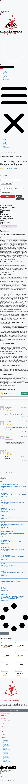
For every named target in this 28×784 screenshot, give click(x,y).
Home (4, 71)
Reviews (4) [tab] (13, 226)
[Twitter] (6, 768)
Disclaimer (5, 741)
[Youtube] (10, 768)
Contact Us (5, 76)
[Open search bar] (0, 65)
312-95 (2, 734)
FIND (2, 68)
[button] (14, 109)
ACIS (9, 152)
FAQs (4, 75)
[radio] (4, 180)
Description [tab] (5, 226)
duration (2, 185)
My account (6, 79)
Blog (4, 78)
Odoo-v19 (3, 715)
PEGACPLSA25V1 (6, 721)
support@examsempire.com (6, 770)
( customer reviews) (12, 168)
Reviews (5, 74)
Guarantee (5, 744)
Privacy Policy (6, 749)
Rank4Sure (12, 780)
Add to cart (7, 196)
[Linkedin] (14, 768)
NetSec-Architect (5, 729)
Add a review (24, 393)
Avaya (5, 152)
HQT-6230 (3, 718)
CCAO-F (3, 723)
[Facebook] (2, 768)
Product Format (3, 177)
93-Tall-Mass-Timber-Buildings (7, 646)
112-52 (2, 731)
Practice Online (20, 199)
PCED (2, 726)
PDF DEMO (19, 196)
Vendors (5, 72)
